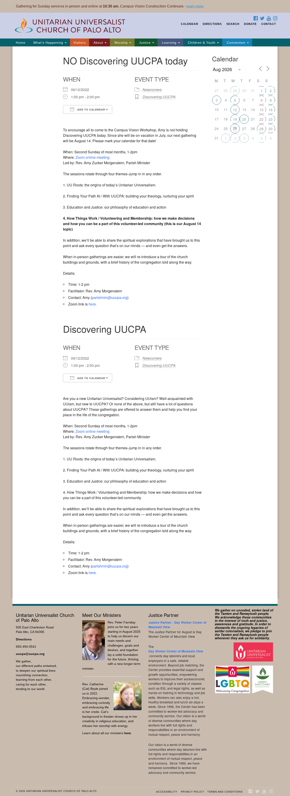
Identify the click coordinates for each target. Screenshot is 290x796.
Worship (121, 42)
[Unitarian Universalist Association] (254, 652)
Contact (268, 24)
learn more (195, 6)
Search (232, 24)
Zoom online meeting (92, 157)
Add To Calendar (90, 109)
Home (20, 42)
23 (270, 119)
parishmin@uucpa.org (109, 297)
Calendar (189, 24)
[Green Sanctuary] (263, 677)
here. (93, 304)
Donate (250, 24)
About (98, 42)
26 (235, 128)
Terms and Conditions (225, 791)
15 (261, 109)
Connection (236, 42)
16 (270, 109)
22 (261, 119)
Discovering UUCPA (159, 96)
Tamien (226, 613)
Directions (212, 24)
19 (235, 119)
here (127, 733)
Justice (145, 42)
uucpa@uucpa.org (30, 654)
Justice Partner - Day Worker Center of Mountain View (177, 624)
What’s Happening (48, 42)
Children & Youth (202, 42)
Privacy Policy (192, 791)
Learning (169, 42)
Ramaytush (248, 613)
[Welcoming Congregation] (233, 677)
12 (235, 109)
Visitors (79, 42)
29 (235, 90)
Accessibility (166, 791)
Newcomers (152, 89)
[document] (145, 322)
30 (270, 128)
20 (244, 119)
